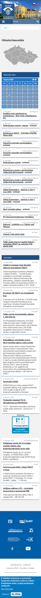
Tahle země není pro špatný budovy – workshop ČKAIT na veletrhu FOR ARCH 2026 (19, 244)
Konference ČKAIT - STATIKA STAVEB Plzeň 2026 (19, 134)
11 (9, 95)
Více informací (7, 589)
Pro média (23, 568)
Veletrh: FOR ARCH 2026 (13, 234)
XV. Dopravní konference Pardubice (18, 217)
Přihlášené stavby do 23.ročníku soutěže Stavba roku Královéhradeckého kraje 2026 (17, 446)
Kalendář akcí (10, 75)
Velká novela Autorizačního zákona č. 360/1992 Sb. (18, 315)
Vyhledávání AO (16, 565)
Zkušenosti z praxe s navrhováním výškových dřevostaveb (18, 171)
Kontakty (31, 568)
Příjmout (5, 594)
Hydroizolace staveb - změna (15, 125)
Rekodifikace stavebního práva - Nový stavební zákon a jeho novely (18, 341)
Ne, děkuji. (16, 594)
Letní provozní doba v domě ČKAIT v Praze (18, 468)
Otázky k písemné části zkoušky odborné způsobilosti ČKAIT (17, 266)
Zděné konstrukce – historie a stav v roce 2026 (19, 190)
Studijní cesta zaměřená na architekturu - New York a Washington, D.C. (20, 115)
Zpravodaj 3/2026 (10, 381)
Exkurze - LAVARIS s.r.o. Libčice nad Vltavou (18, 225)
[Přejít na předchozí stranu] (33, 80)
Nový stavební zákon (12, 209)
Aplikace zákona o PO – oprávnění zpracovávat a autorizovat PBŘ (18, 489)
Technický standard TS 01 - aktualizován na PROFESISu (15, 401)
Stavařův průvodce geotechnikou (17, 143)
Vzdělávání (27, 565)
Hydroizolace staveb (12, 162)
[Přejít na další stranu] (36, 80)
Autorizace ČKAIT (12, 568)
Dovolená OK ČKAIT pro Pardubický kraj (18, 294)
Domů (5, 28)
